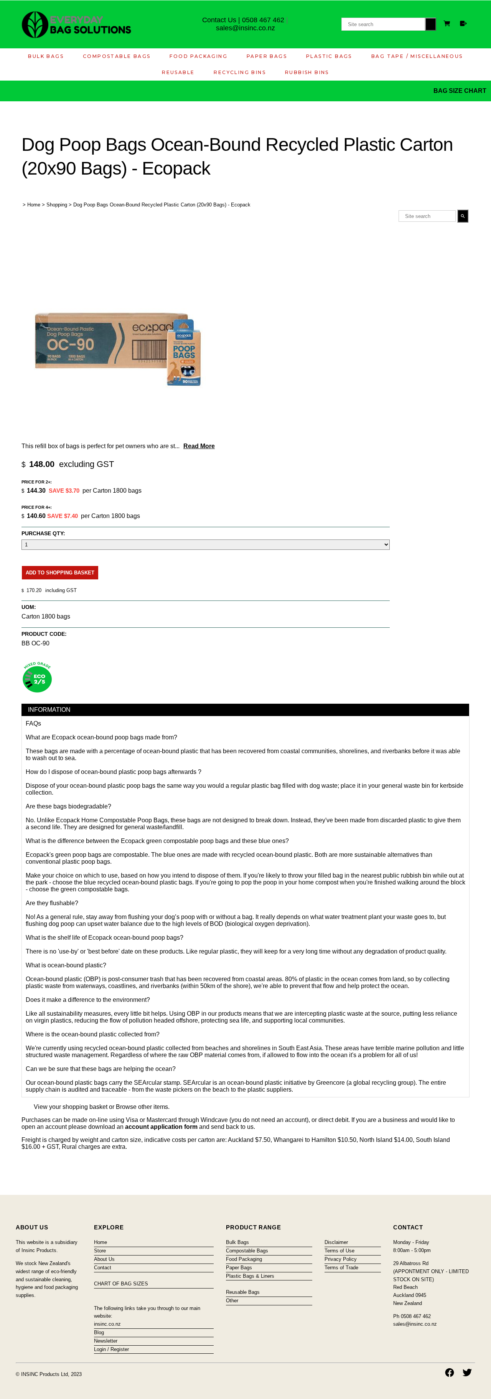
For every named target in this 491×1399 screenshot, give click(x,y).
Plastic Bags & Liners (250, 1276)
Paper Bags (267, 56)
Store (100, 1251)
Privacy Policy (341, 1259)
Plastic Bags (329, 56)
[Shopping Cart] (448, 24)
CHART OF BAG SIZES (121, 1284)
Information (49, 709)
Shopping (56, 205)
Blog (99, 1332)
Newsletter (105, 1341)
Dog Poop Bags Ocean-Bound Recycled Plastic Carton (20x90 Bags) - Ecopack (161, 205)
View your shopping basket (70, 1107)
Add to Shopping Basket (60, 573)
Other (232, 1300)
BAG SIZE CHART (460, 90)
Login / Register (111, 1349)
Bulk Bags (46, 56)
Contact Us (219, 20)
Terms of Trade (341, 1267)
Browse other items (142, 1107)
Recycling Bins (240, 72)
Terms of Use (339, 1251)
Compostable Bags (116, 56)
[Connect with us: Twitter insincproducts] (467, 1372)
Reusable (178, 72)
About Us (104, 1259)
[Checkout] (463, 23)
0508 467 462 (263, 20)
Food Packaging (198, 56)
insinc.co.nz (107, 1324)
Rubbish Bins (307, 72)
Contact (102, 1267)
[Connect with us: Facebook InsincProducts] (450, 1372)
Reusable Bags (243, 1292)
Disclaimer (336, 1242)
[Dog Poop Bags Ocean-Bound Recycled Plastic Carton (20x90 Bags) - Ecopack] (117, 437)
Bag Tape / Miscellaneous (417, 56)
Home (33, 205)
